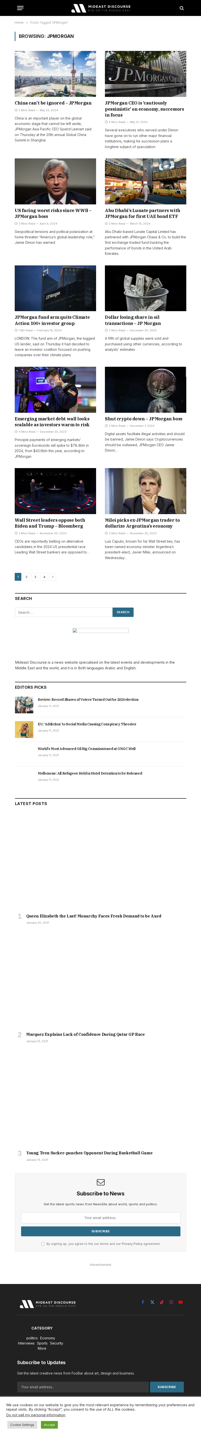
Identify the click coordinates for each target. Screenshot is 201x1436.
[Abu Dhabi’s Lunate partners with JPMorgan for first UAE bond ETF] (145, 181)
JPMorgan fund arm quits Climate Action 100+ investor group (52, 320)
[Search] (181, 8)
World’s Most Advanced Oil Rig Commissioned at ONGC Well (87, 749)
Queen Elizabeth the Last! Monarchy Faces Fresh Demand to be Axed (93, 916)
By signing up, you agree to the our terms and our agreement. (103, 1244)
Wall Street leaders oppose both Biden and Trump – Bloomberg (50, 523)
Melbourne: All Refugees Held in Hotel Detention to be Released (90, 773)
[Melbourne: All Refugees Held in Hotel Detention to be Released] (24, 778)
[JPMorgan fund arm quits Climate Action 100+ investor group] (55, 288)
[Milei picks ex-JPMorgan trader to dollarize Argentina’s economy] (145, 491)
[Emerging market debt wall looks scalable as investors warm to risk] (55, 390)
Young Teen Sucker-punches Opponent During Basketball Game (89, 1152)
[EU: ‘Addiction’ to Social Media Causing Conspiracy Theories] (24, 729)
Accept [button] (49, 1425)
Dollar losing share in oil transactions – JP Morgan (133, 320)
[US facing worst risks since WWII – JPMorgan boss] (55, 181)
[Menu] (20, 8)
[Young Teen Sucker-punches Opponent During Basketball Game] (100, 1098)
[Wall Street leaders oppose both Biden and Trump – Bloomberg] (55, 491)
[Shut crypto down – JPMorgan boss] (145, 390)
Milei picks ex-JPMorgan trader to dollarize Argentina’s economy (142, 523)
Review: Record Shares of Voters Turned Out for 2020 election (88, 699)
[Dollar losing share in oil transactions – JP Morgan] (145, 288)
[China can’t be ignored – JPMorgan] (55, 74)
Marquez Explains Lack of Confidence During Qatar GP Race (85, 1034)
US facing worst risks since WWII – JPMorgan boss (53, 213)
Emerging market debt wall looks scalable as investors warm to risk (52, 422)
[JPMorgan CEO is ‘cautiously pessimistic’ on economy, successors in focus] (145, 74)
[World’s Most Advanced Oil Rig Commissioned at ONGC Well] (24, 754)
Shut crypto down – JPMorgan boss (143, 419)
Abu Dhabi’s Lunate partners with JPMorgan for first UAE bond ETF (142, 213)
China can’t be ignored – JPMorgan (53, 103)
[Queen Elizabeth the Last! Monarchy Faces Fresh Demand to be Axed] (100, 861)
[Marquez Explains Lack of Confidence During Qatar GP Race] (100, 979)
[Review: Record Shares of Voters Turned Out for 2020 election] (24, 705)
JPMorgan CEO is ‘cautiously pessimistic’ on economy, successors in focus (144, 109)
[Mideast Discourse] (100, 8)
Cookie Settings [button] (22, 1425)
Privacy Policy (132, 1244)
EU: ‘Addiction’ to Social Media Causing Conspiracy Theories (87, 724)
